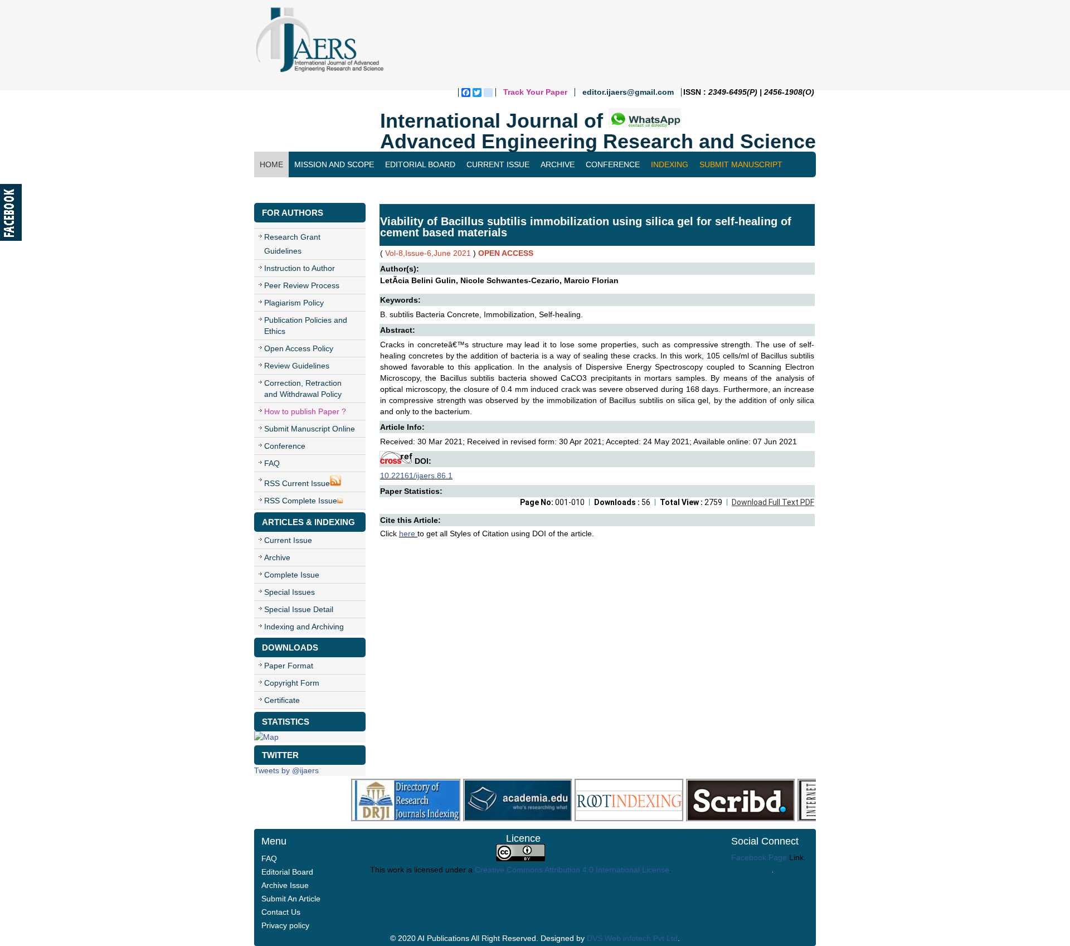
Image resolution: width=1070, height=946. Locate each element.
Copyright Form (291, 682)
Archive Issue (285, 885)
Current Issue (497, 164)
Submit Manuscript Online (309, 428)
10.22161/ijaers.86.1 (416, 475)
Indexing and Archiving (304, 626)
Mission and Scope (334, 164)
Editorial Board (420, 164)
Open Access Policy (298, 348)
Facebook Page (759, 857)
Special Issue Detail (298, 609)
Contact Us (285, 190)
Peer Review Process (301, 285)
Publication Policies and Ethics (305, 326)
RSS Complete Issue (300, 500)
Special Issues (289, 592)
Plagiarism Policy (294, 302)
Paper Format (288, 665)
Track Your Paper (535, 92)
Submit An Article (290, 898)
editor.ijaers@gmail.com (628, 92)
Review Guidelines (296, 365)
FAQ (272, 463)
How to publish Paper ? (305, 411)
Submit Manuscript (740, 164)
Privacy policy (285, 925)
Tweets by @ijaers (286, 770)
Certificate (282, 700)
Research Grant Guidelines (292, 243)
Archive (558, 164)
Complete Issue (291, 574)
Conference (613, 164)
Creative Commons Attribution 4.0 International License (572, 869)
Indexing (669, 164)
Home (271, 164)
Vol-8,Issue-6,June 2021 (428, 253)
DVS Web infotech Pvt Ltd (632, 938)
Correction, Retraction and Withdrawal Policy (303, 389)
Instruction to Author (299, 268)
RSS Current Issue (297, 483)
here (408, 533)
